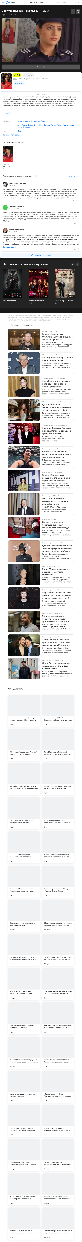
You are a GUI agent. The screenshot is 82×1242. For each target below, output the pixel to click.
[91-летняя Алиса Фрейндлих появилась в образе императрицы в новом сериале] (58, 1121)
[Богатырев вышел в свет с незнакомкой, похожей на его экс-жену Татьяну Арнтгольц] (58, 813)
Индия (20, 131)
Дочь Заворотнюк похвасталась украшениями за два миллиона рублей (56, 407)
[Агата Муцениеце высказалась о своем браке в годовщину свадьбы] (24, 1189)
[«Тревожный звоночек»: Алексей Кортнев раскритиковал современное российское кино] (24, 745)
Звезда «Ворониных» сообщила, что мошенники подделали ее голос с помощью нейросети (56, 478)
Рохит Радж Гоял (38, 121)
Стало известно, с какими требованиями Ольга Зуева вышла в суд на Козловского (56, 642)
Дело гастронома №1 (64, 301)
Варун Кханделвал (25, 127)
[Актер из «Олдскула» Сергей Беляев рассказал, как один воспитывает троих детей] (24, 882)
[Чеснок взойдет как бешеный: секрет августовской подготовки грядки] (58, 1189)
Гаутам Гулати (56, 125)
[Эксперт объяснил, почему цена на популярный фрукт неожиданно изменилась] (58, 950)
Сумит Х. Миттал (24, 121)
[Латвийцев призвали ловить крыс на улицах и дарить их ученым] (58, 1223)
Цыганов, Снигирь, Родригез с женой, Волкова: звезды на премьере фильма (56, 431)
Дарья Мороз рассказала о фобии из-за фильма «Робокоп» (56, 572)
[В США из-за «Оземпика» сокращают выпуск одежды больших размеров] (24, 984)
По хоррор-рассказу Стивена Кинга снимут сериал (57, 359)
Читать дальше (8, 247)
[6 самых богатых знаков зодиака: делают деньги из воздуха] (58, 779)
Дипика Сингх (33, 125)
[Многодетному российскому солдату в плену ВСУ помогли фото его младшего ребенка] (24, 711)
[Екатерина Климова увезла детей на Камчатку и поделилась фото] (24, 950)
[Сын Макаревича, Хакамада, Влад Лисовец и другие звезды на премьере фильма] (58, 984)
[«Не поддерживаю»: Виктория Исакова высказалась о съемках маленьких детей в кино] (58, 847)
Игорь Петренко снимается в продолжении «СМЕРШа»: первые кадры (57, 666)
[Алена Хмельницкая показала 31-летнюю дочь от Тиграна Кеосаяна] (24, 779)
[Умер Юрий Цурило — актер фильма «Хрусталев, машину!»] (24, 1121)
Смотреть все (73, 176)
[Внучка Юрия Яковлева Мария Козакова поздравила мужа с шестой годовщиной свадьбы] (58, 1053)
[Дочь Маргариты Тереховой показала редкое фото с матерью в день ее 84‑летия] (58, 745)
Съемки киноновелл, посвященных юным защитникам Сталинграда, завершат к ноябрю (55, 525)
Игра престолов (9, 301)
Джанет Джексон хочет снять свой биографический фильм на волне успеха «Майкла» (57, 548)
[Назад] (73, 264)
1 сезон (6, 164)
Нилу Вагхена (44, 125)
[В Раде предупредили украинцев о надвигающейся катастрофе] (58, 916)
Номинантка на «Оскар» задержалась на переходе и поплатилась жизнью (56, 454)
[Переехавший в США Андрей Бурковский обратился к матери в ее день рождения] (58, 711)
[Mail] (7, 2)
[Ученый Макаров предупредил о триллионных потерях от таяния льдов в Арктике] (24, 1053)
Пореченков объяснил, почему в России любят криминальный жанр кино (55, 619)
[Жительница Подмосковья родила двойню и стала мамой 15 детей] (24, 1223)
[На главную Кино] (12, 2)
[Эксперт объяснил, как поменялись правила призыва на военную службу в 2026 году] (58, 1155)
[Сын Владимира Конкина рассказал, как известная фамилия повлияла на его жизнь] (24, 847)
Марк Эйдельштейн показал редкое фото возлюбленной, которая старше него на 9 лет (57, 596)
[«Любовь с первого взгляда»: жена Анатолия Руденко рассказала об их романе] (24, 813)
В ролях (5, 125)
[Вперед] (77, 264)
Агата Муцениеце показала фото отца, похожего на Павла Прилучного (56, 384)
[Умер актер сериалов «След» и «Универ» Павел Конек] (58, 882)
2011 (15, 79)
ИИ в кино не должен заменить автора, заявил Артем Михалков (55, 501)
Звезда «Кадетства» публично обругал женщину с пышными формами (57, 337)
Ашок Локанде (68, 125)
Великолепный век (36, 301)
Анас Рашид (22, 125)
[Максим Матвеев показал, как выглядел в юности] (24, 1087)
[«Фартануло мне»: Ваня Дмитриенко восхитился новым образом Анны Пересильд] (58, 1087)
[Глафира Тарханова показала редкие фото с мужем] (24, 1018)
